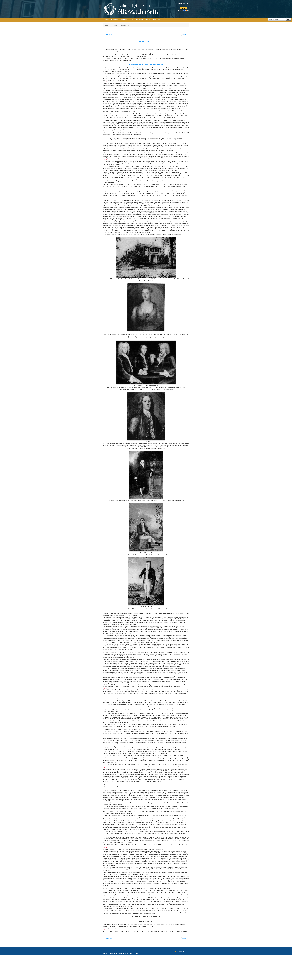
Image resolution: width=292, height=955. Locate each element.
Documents (124, 19)
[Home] (131, 9)
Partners (147, 19)
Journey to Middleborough (146, 41)
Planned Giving (157, 19)
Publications (114, 19)
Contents (107, 25)
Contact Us (180, 951)
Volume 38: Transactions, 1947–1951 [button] (123, 25)
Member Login (181, 3)
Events (131, 19)
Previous (109, 34)
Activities (106, 19)
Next (184, 34)
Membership (139, 19)
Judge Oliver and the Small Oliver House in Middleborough (146, 65)
